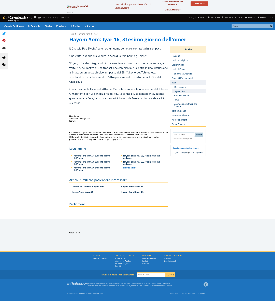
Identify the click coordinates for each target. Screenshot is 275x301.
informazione (156, 286)
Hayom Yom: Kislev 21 (132, 192)
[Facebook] (206, 284)
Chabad (110, 283)
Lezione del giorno (122, 264)
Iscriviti (118, 266)
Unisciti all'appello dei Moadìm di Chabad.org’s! (133, 8)
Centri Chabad (170, 261)
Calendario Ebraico (123, 261)
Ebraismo (61, 26)
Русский (199, 152)
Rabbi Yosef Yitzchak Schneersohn (131, 135)
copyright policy (117, 139)
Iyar (95, 33)
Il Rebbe (75, 26)
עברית (191, 152)
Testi (71, 33)
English (176, 152)
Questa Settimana (14, 26)
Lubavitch (117, 283)
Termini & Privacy (188, 293)
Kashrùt (145, 261)
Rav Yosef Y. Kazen (123, 286)
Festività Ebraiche (149, 259)
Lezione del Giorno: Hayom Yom (87, 186)
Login (193, 17)
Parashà (145, 264)
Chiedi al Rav (214, 17)
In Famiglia (34, 26)
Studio (48, 26)
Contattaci (202, 293)
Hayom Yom (84, 33)
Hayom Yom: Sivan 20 (82, 192)
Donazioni (251, 17)
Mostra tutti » (130, 167)
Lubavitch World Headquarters (160, 283)
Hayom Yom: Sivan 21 (132, 186)
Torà (140, 286)
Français (184, 152)
